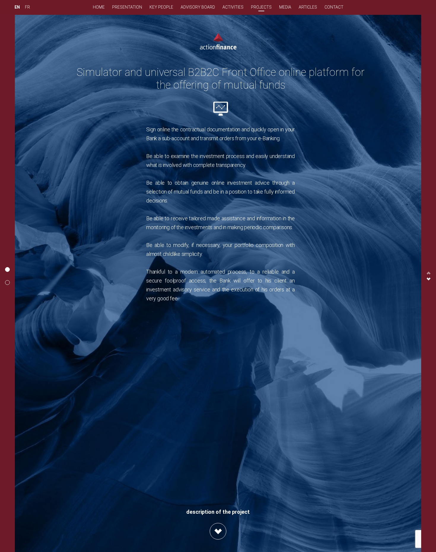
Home (99, 7)
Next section (429, 278)
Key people (161, 7)
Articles (308, 7)
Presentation (127, 7)
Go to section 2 (7, 282)
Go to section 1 (7, 269)
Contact (333, 7)
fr (27, 7)
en (17, 7)
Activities (233, 7)
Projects (261, 7)
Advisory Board (198, 7)
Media (285, 7)
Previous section (429, 273)
